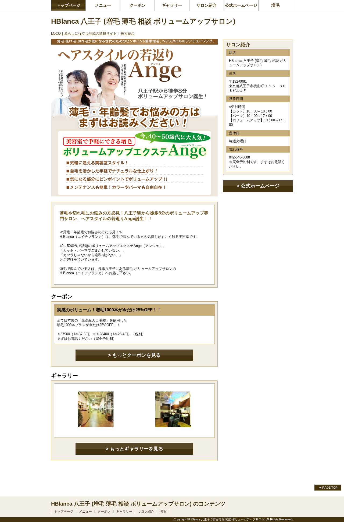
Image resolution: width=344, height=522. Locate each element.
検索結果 (128, 33)
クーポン (138, 5)
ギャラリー (172, 5)
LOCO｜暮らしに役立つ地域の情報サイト (84, 33)
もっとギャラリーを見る (136, 449)
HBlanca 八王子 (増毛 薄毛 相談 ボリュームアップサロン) (143, 21)
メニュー (103, 5)
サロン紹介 (206, 5)
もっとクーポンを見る (136, 355)
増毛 (275, 5)
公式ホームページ (241, 5)
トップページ (68, 5)
